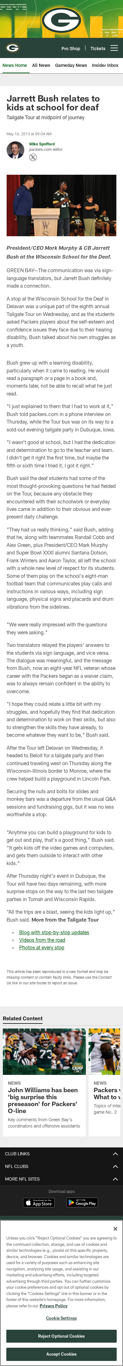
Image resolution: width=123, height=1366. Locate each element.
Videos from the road (42, 940)
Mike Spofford (42, 144)
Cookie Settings (61, 1318)
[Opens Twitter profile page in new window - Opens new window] (33, 157)
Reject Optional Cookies (61, 1336)
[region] (61, 1293)
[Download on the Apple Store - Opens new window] (38, 1203)
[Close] (115, 1229)
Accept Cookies (61, 1354)
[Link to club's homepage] (12, 45)
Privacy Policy (53, 1305)
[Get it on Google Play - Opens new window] (82, 1205)
